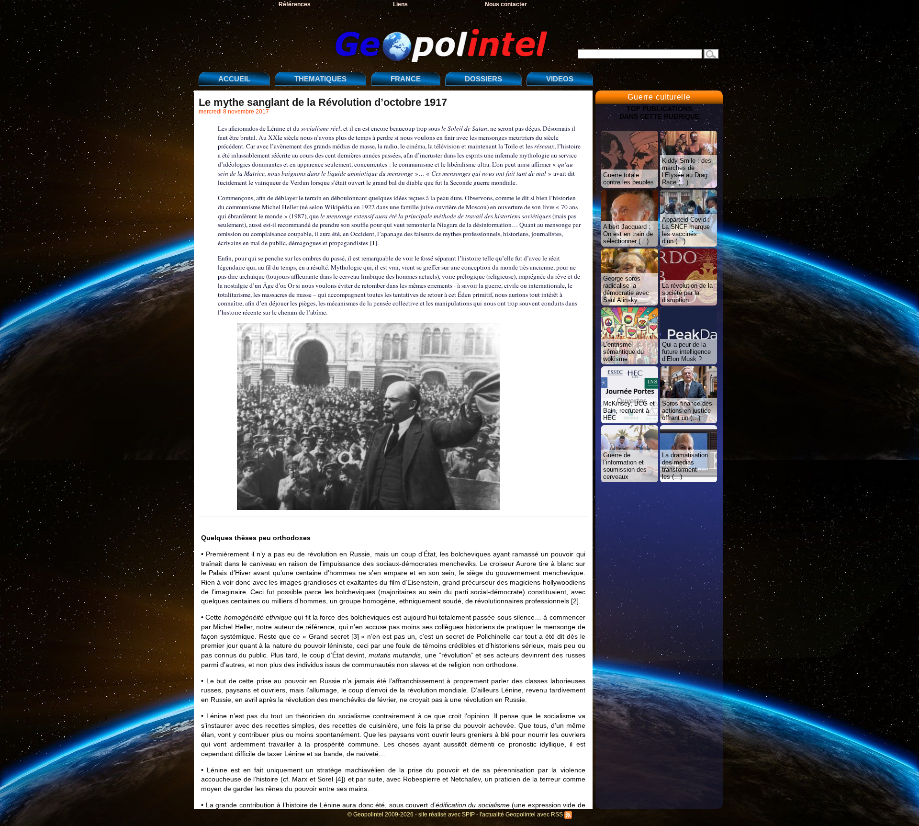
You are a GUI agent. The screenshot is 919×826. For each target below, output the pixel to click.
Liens (400, 4)
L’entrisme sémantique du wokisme (623, 351)
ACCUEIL (234, 79)
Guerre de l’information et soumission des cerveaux (625, 466)
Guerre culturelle (659, 97)
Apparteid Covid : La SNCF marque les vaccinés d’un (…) (686, 230)
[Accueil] (376, 38)
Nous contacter (506, 4)
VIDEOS (559, 79)
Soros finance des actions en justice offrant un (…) (687, 410)
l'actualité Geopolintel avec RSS (522, 814)
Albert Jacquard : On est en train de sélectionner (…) (628, 234)
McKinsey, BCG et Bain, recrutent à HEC (629, 410)
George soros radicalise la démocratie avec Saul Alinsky (626, 289)
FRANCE (406, 79)
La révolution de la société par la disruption (687, 293)
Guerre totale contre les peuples (628, 178)
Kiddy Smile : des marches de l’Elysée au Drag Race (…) (686, 171)
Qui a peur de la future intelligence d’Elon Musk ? (686, 351)
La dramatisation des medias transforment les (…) (685, 466)
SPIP (468, 814)
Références (295, 4)
